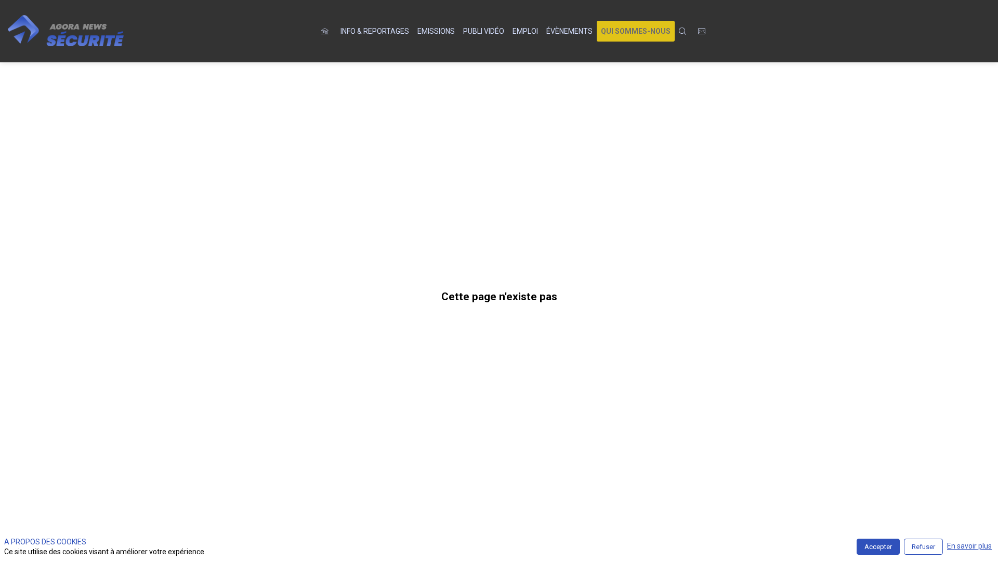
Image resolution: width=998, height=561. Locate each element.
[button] (636, 31)
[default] (326, 31)
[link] (374, 31)
